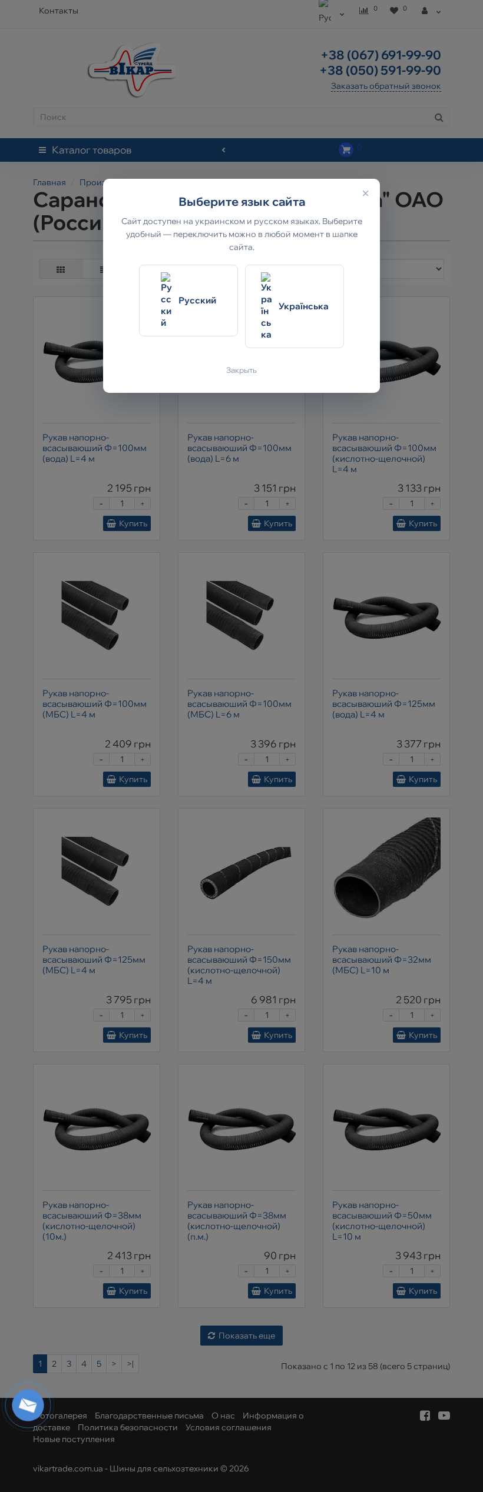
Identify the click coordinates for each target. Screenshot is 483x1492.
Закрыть (241, 370)
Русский (197, 300)
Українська (304, 306)
